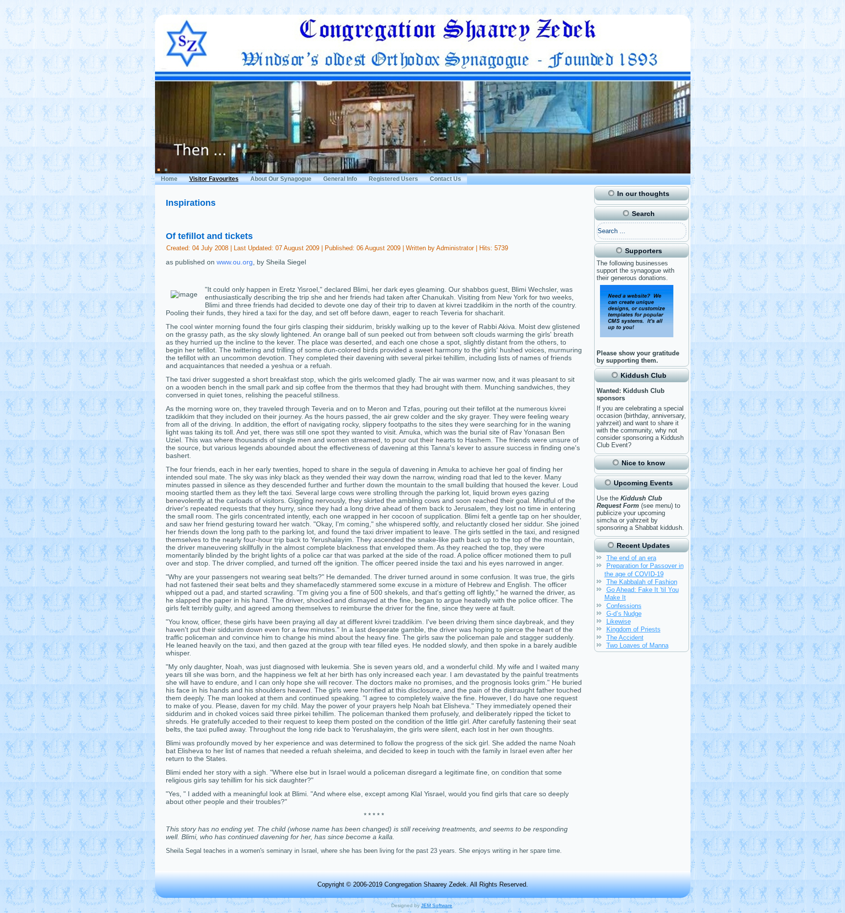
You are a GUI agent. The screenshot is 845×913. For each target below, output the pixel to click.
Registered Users (393, 178)
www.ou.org (235, 262)
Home (169, 178)
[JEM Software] (637, 338)
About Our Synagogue (280, 178)
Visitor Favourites (214, 178)
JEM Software (436, 905)
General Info (340, 178)
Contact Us (445, 178)
